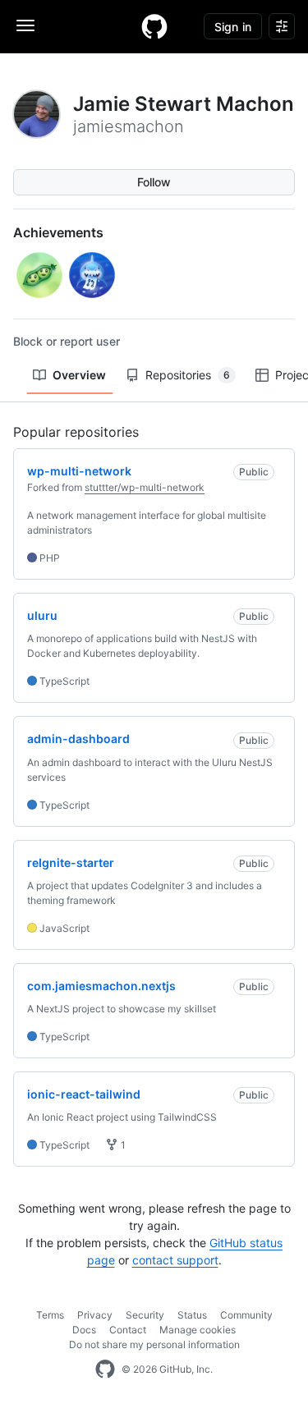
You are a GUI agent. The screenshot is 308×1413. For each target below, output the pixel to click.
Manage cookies (197, 1330)
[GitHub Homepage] (105, 1369)
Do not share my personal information (154, 1344)
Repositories (187, 375)
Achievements (58, 232)
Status (192, 1315)
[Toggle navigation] (25, 25)
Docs (84, 1330)
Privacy (95, 1315)
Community (246, 1315)
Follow (154, 182)
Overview (79, 375)
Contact (127, 1330)
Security (145, 1315)
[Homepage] (154, 26)
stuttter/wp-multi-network (145, 487)
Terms (50, 1315)
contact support (175, 1260)
